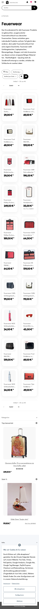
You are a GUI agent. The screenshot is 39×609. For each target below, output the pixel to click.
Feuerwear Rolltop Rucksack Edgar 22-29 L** (9, 201)
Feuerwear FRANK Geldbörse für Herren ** (8, 264)
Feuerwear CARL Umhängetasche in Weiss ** (29, 295)
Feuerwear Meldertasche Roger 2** (8, 171)
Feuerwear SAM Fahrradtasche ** (29, 171)
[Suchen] (34, 8)
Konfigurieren (19, 595)
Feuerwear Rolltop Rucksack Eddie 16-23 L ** (9, 234)
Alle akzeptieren (19, 589)
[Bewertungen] (19, 469)
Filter (6, 72)
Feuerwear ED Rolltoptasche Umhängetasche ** (29, 264)
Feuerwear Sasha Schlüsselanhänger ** (10, 110)
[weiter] (19, 85)
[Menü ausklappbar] (3, 1)
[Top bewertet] (36, 423)
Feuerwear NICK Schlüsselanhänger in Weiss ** (10, 386)
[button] (27, 2)
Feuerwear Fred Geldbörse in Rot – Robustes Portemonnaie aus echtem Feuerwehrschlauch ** (29, 110)
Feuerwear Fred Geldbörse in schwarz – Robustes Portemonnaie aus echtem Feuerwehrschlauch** (29, 355)
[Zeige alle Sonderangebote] (36, 479)
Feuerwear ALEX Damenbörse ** (29, 234)
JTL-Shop (22, 606)
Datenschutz (15, 583)
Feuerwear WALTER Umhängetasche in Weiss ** (29, 141)
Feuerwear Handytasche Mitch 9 (27, 201)
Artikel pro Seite (9, 76)
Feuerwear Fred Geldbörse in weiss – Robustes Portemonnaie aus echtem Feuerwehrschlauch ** (10, 141)
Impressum (6, 583)
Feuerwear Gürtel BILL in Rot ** (28, 325)
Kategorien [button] (5, 417)
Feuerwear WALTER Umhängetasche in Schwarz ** (9, 355)
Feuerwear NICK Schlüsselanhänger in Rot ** (10, 325)
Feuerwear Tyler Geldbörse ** (28, 386)
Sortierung (16, 72)
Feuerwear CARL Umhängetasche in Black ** (9, 295)
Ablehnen (19, 601)
